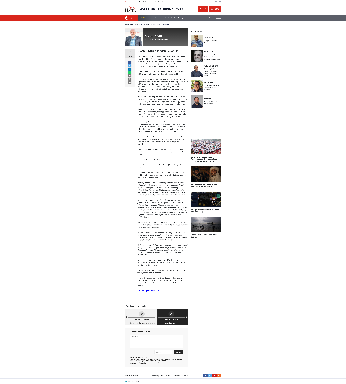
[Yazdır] (129, 79)
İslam (159, 9)
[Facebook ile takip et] (205, 375)
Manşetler (138, 2)
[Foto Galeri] (220, 2)
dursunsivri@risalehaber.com (148, 291)
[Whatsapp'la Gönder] (129, 72)
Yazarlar (131, 2)
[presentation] (131, 18)
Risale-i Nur (144, 9)
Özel (153, 9)
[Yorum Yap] (129, 82)
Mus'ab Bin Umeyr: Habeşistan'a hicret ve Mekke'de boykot (166, 18)
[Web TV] (216, 2)
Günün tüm (215, 18)
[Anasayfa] (126, 2)
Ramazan (179, 9)
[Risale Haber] (130, 9)
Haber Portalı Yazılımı (134, 381)
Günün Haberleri (147, 2)
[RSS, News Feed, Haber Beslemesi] (219, 375)
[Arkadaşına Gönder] (129, 75)
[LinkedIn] (129, 69)
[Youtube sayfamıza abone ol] (214, 375)
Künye (161, 375)
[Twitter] (129, 65)
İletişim (168, 375)
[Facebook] (129, 62)
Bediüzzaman (168, 9)
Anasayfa (155, 375)
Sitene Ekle (161, 2)
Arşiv (154, 2)
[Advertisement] (116, 53)
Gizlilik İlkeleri (176, 375)
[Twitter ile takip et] (210, 375)
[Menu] (200, 9)
